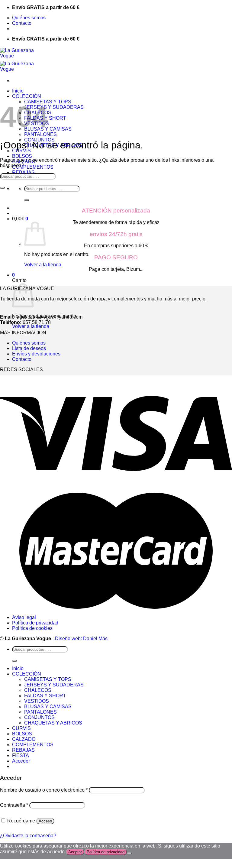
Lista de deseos (29, 348)
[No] (129, 853)
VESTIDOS (36, 701)
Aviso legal (24, 617)
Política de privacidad (35, 622)
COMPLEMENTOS (32, 167)
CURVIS (21, 728)
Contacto (21, 23)
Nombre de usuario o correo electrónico (44, 790)
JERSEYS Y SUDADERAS (54, 107)
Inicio (18, 90)
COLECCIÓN (26, 96)
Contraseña (14, 805)
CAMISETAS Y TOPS (47, 679)
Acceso (45, 821)
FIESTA (20, 755)
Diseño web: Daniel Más (81, 638)
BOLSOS (22, 156)
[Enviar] (26, 200)
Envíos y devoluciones (36, 353)
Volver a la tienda (42, 264)
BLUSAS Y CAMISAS (48, 706)
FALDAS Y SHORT (45, 695)
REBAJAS (23, 172)
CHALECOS (37, 690)
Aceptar (75, 852)
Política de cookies (32, 628)
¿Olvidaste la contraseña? (28, 835)
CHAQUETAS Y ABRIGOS (53, 722)
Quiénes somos (29, 17)
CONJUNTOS (39, 717)
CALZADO (23, 739)
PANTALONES (40, 134)
